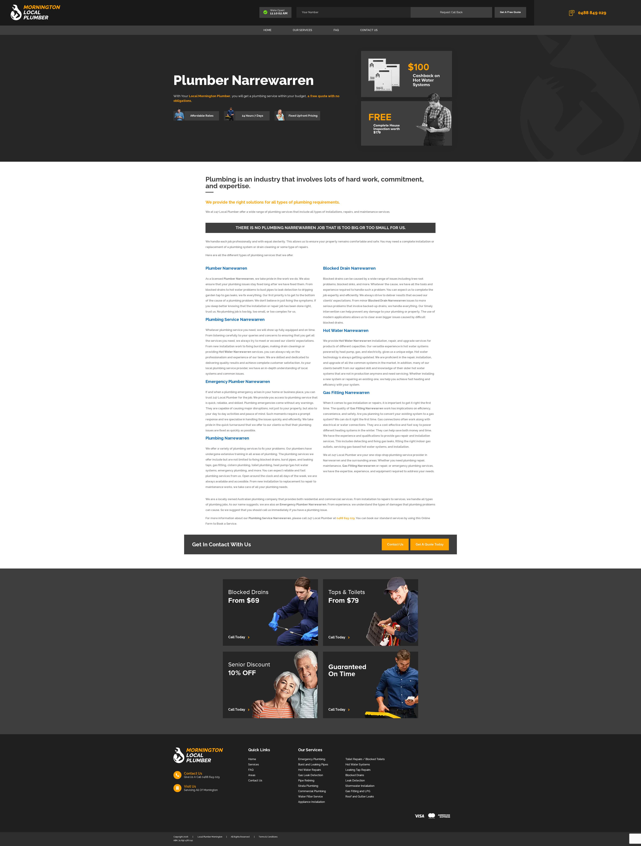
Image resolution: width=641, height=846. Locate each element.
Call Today (236, 637)
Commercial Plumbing (312, 791)
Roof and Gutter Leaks (359, 796)
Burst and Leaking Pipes (313, 764)
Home (267, 30)
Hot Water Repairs (309, 769)
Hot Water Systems (357, 764)
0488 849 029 (591, 12)
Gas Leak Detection (310, 775)
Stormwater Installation (359, 785)
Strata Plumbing (308, 785)
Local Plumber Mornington (209, 837)
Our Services (302, 30)
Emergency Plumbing (311, 759)
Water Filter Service (310, 796)
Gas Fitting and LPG (357, 791)
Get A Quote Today (430, 544)
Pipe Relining (306, 780)
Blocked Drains (354, 775)
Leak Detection (355, 780)
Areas (251, 775)
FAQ (336, 30)
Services (253, 764)
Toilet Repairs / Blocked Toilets (365, 759)
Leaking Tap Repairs (358, 769)
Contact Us (369, 30)
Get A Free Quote (510, 12)
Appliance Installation (311, 801)
